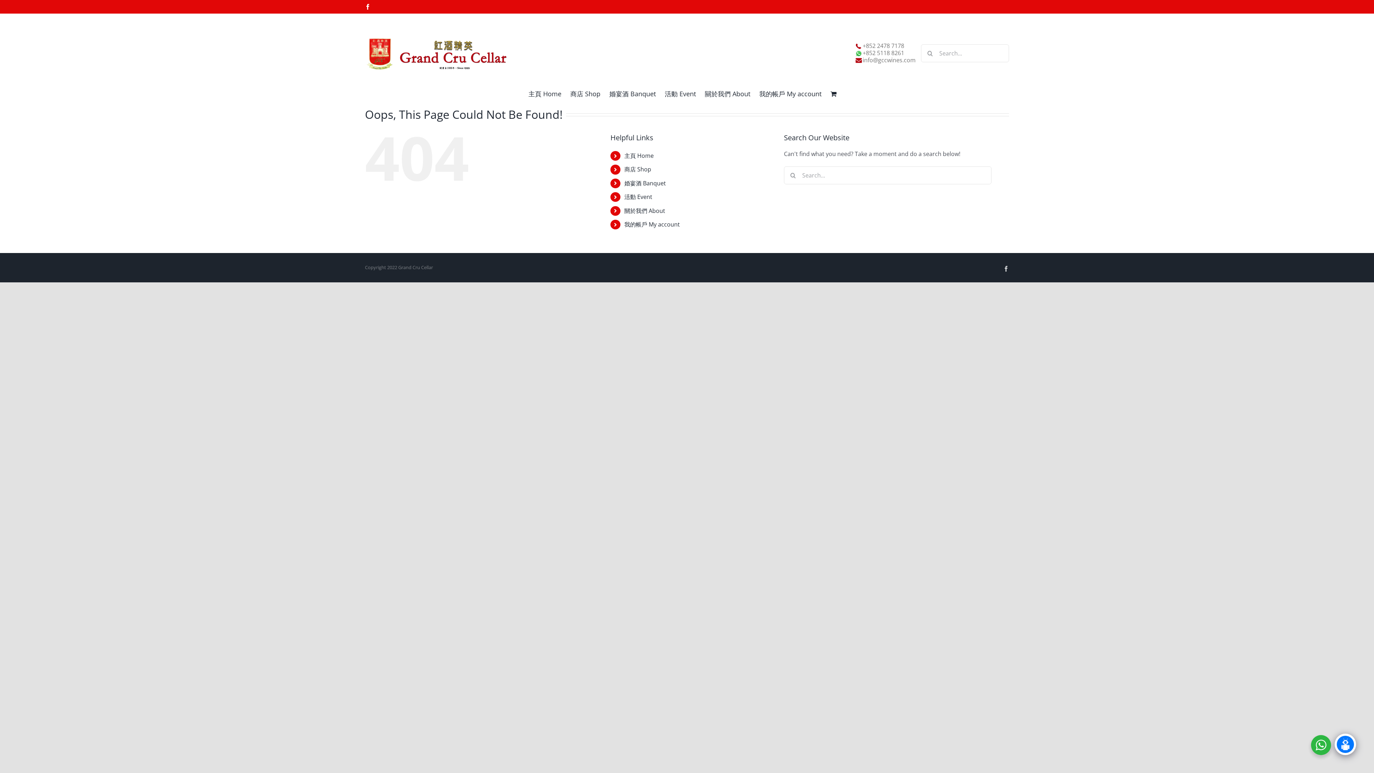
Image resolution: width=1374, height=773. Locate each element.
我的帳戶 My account (652, 224)
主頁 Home (639, 156)
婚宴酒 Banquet (645, 183)
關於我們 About (644, 211)
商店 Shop (637, 169)
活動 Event (638, 197)
